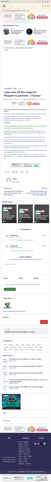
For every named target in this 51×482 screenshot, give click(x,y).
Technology (32, 351)
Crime (33, 346)
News (15, 90)
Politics (10, 351)
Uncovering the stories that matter (14, 313)
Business (28, 346)
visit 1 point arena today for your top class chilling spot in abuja (9, 461)
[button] (45, 26)
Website (36, 280)
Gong (15, 180)
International (30, 348)
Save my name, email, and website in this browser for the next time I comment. (23, 286)
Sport (27, 351)
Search (5, 319)
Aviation (17, 346)
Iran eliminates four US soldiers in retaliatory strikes (25, 360)
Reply (44, 236)
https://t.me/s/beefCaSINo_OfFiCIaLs (22, 252)
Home (3, 10)
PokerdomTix (14, 237)
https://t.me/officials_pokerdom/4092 (21, 241)
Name (6, 280)
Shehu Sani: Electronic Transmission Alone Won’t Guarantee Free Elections (9, 217)
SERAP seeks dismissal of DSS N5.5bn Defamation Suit (25, 218)
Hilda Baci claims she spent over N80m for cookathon (20, 333)
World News (39, 351)
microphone (13, 158)
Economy (39, 346)
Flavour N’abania (15, 173)
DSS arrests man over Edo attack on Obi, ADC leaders (17, 32)
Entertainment (8, 90)
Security (21, 351)
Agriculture (11, 346)
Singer (27, 173)
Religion (15, 351)
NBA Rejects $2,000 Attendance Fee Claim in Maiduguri (41, 219)
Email (21, 280)
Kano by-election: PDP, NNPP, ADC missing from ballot (26, 388)
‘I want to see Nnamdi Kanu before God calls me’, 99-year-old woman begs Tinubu (41, 33)
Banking (22, 346)
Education (6, 348)
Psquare (22, 173)
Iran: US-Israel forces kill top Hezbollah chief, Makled (25, 368)
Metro (5, 209)
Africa (5, 346)
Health (19, 348)
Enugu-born (7, 173)
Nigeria (19, 90)
